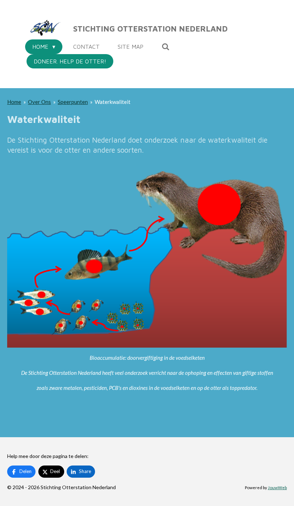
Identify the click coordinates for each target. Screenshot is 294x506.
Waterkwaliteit (113, 102)
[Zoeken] (165, 46)
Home (14, 102)
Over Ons (39, 102)
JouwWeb (277, 487)
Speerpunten (73, 102)
